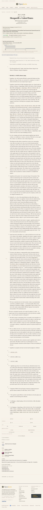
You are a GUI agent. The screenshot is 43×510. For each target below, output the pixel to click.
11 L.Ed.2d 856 (37, 408)
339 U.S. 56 (17, 259)
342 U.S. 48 (25, 412)
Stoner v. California (17, 408)
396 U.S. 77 (15, 114)
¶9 (9, 135)
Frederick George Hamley (9, 455)
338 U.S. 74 (25, 410)
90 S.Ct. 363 (20, 114)
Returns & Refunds (24, 505)
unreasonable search (28, 230)
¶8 (9, 105)
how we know (23, 35)
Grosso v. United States (20, 86)
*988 (6, 258)
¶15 (9, 252)
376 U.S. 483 (24, 408)
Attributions (32, 505)
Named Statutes (22, 496)
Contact (18, 505)
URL (7, 426)
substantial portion (33, 169)
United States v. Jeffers (18, 412)
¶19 (9, 339)
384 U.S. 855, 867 (25, 105)
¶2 (9, 60)
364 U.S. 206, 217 (35, 305)
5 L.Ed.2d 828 (38, 407)
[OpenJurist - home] (21, 4)
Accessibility (13, 505)
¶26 (9, 394)
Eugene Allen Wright (8, 452)
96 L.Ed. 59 (36, 412)
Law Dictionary (21, 490)
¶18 (9, 328)
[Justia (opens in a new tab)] (4, 501)
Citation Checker (22, 501)
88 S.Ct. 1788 (32, 401)
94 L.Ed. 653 (29, 259)
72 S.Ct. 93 (30, 412)
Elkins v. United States (26, 305)
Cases (3, 7)
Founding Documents (23, 498)
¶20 (9, 347)
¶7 (9, 84)
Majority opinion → (8, 450)
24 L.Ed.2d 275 (27, 114)
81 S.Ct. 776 (31, 407)
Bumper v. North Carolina (18, 33)
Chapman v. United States (17, 407)
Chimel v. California (9, 33)
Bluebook (34, 426)
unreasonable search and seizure (8, 471)
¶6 (9, 78)
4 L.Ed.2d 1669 (20, 307)
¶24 (9, 365)
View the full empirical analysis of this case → (10, 54)
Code (7, 7)
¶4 (9, 68)
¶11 (9, 175)
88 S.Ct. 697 (35, 88)
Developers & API (34, 488)
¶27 (9, 400)
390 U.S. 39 (30, 88)
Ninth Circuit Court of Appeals (21, 20)
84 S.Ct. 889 (30, 408)
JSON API (33, 492)
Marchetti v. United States (21, 88)
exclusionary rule (22, 308)
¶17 (9, 317)
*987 (6, 167)
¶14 (9, 234)
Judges (16, 7)
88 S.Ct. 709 (33, 86)
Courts (11, 7)
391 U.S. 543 (26, 401)
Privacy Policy (4, 507)
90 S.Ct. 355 (35, 110)
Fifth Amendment (25, 84)
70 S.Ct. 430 (23, 259)
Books (28, 7)
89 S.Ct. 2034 (15, 264)
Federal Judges (21, 492)
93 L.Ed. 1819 (38, 410)
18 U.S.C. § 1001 (36, 120)
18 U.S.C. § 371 (9, 31)
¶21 (9, 352)
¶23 (9, 361)
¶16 (9, 301)
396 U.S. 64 (30, 110)
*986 (6, 89)
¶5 (9, 75)
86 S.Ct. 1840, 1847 (33, 105)
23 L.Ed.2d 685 (21, 264)
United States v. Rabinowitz (28, 33)
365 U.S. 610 (26, 407)
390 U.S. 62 (27, 86)
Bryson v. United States (22, 110)
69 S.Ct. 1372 (31, 410)
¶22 (9, 356)
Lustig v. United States (17, 410)
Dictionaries (22, 7)
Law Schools (21, 495)
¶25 (9, 388)
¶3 (9, 64)
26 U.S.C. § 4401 (15, 31)
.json (7, 476)
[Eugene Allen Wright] (3, 453)
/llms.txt (32, 490)
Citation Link (21, 426)
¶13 (9, 219)
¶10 (9, 141)
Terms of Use (37, 505)
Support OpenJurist (35, 496)
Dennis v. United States (16, 105)
